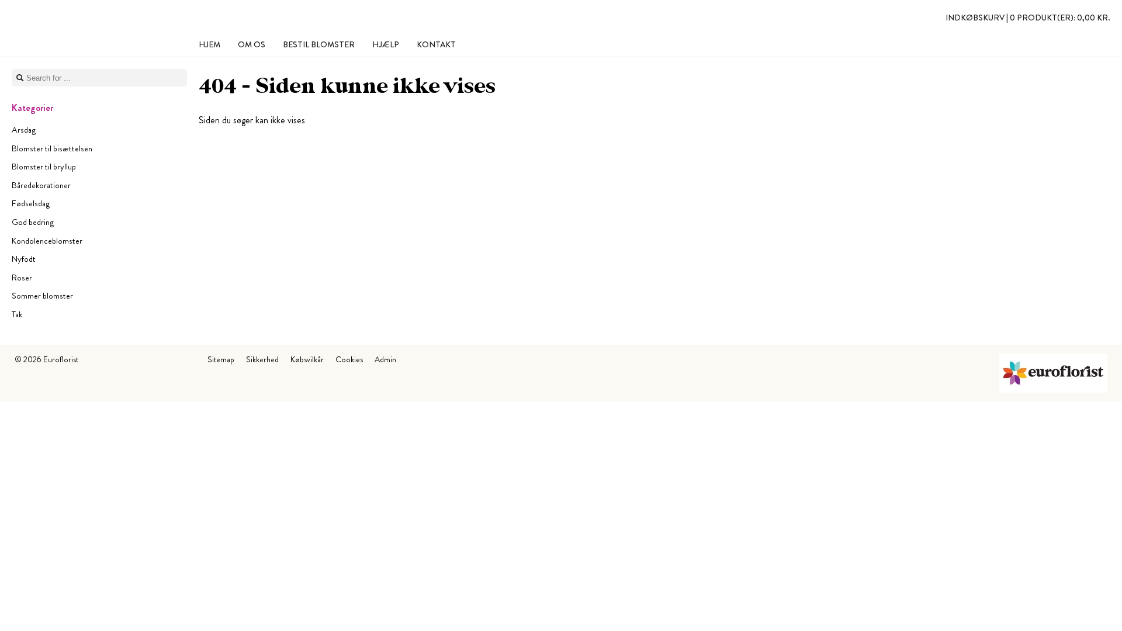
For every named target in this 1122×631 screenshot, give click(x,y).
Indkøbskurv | (1028, 17)
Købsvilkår (307, 359)
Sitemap (220, 359)
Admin (385, 359)
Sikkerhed (262, 359)
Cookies (349, 359)
